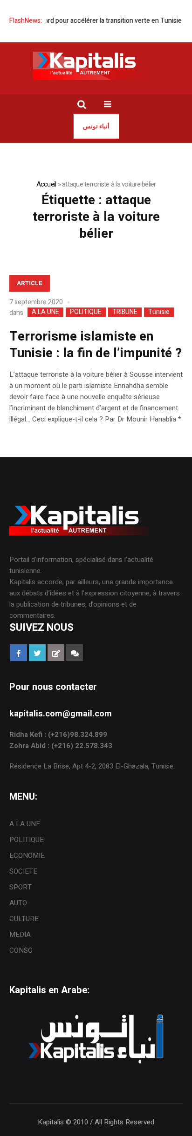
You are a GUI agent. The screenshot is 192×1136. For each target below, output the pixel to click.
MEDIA (20, 934)
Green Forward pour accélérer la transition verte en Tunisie (91, 21)
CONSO (21, 950)
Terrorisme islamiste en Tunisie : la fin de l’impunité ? (95, 345)
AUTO (18, 903)
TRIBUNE (124, 312)
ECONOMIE (27, 855)
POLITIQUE (86, 312)
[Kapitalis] (96, 66)
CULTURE (24, 919)
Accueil (46, 184)
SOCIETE (23, 871)
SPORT (20, 887)
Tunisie (159, 312)
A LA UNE (45, 312)
